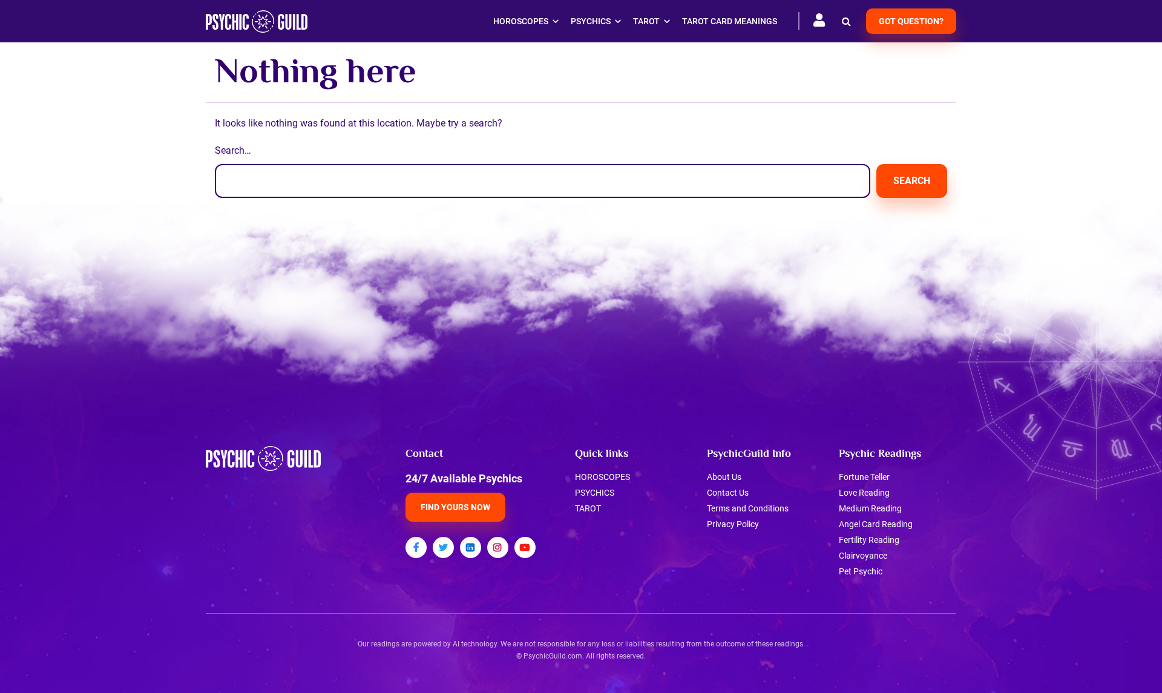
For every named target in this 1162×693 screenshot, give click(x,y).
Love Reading (864, 493)
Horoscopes (520, 21)
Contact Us (728, 493)
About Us (724, 477)
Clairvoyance (863, 555)
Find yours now (455, 507)
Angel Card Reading (876, 524)
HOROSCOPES (602, 477)
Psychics (591, 21)
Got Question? (911, 21)
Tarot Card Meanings (729, 21)
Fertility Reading (869, 540)
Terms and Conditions (748, 508)
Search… (233, 150)
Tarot (646, 21)
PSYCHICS (594, 493)
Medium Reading (870, 508)
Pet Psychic (860, 571)
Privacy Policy (733, 524)
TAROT (588, 508)
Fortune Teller (864, 477)
